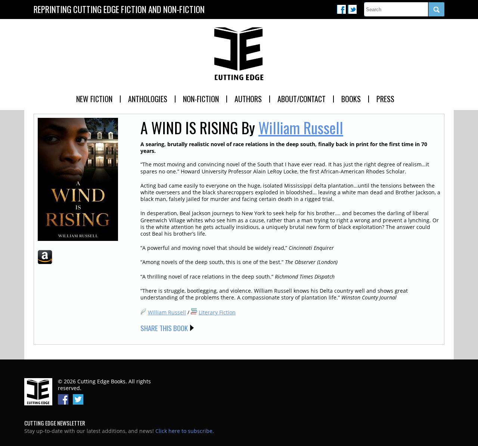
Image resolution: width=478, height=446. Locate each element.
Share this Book (164, 328)
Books (351, 98)
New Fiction (94, 98)
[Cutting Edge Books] (239, 54)
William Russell (300, 127)
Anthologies (147, 98)
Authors (248, 98)
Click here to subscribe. (184, 430)
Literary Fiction (217, 312)
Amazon (45, 257)
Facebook (341, 9)
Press (385, 98)
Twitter (352, 9)
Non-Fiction (201, 98)
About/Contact (301, 98)
